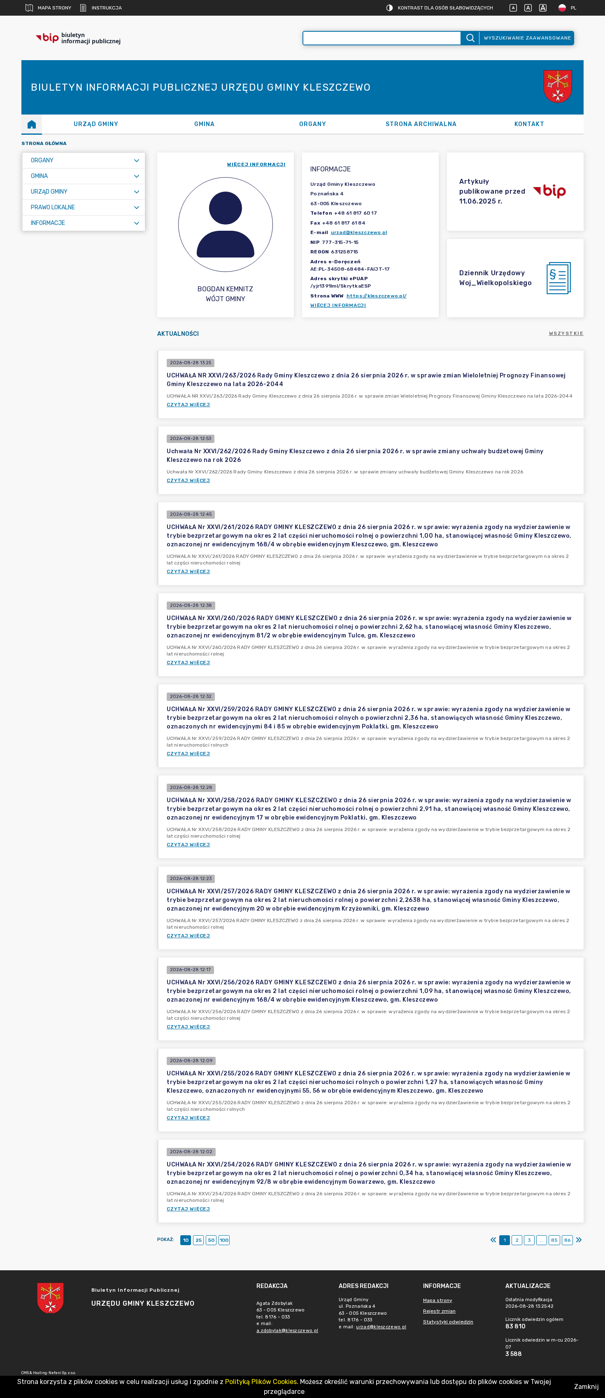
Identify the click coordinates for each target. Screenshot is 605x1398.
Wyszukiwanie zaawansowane (527, 38)
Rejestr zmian (439, 1311)
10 (185, 1240)
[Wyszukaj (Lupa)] (470, 38)
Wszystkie (566, 333)
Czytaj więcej (188, 404)
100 (224, 1240)
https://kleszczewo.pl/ (377, 296)
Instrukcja (107, 8)
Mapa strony (54, 8)
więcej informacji (256, 164)
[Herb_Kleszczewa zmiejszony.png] (559, 87)
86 (567, 1240)
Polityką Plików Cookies (261, 1382)
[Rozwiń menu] (136, 160)
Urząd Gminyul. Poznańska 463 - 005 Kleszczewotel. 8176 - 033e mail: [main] (372, 1313)
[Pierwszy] (493, 1240)
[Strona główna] (31, 124)
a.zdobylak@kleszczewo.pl (287, 1330)
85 (554, 1240)
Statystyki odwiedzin (448, 1322)
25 (198, 1240)
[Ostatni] (578, 1240)
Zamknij (586, 1387)
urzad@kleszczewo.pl (359, 232)
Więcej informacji (338, 305)
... (542, 1240)
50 (211, 1240)
